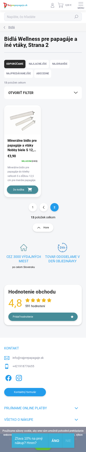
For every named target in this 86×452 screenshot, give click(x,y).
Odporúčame (14, 63)
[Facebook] (7, 377)
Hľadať (76, 16)
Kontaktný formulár (25, 392)
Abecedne (42, 73)
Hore (46, 227)
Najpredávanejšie (18, 73)
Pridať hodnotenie (23, 316)
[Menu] (81, 5)
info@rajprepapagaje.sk (28, 357)
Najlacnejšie (38, 63)
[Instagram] (18, 377)
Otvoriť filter (20, 93)
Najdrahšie (59, 63)
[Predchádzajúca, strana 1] (43, 207)
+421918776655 (23, 366)
